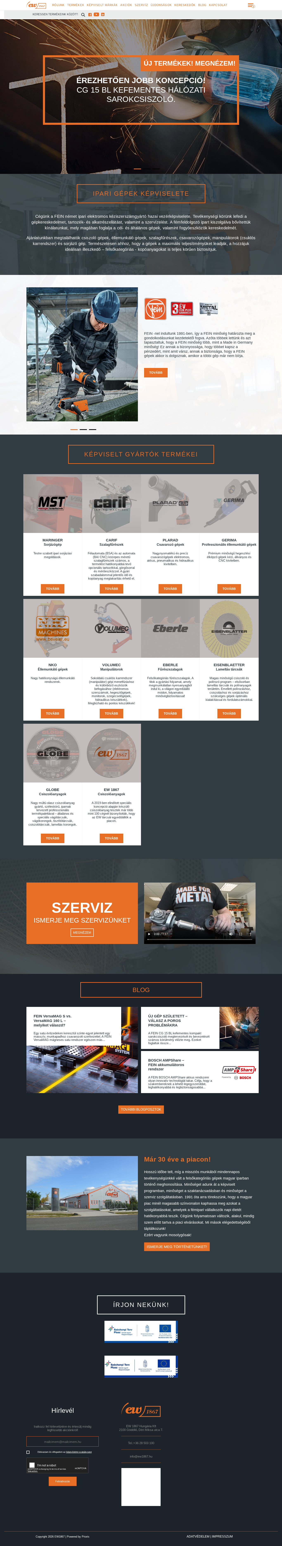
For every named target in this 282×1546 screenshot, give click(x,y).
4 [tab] (153, 157)
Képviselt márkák (102, 5)
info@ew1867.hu (141, 1456)
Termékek (75, 5)
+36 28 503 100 (143, 1443)
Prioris (85, 1536)
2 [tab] (135, 157)
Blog (202, 5)
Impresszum (222, 1536)
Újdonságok (161, 5)
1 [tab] (125, 157)
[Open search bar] (83, 14)
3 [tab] (144, 157)
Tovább (155, 372)
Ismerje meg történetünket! (177, 1247)
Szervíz (141, 5)
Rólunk (58, 5)
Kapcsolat (218, 5)
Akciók (126, 5)
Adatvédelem (198, 1536)
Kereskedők (185, 5)
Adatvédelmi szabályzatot (79, 1452)
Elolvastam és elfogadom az (65, 1452)
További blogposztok (141, 1109)
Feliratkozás (62, 1481)
